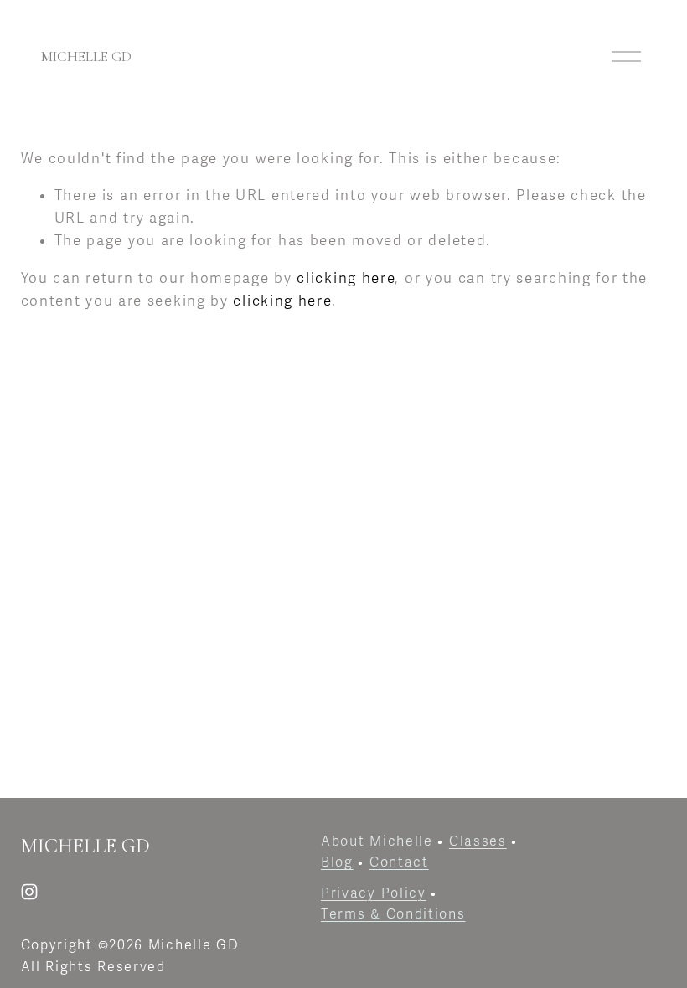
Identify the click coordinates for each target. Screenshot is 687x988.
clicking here (346, 278)
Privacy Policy (373, 893)
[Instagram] (29, 891)
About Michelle (377, 841)
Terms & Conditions (393, 914)
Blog (337, 862)
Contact (399, 862)
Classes (478, 841)
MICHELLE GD (86, 56)
